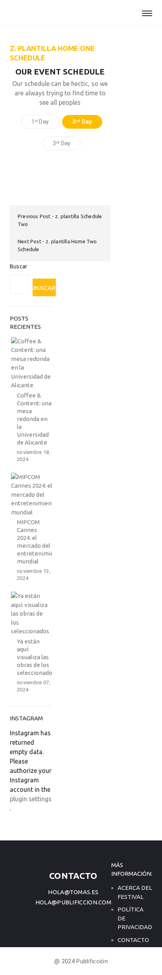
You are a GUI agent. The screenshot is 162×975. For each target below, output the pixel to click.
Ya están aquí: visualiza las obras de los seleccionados (36, 657)
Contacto (133, 940)
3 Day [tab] (61, 143)
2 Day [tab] (82, 121)
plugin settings (31, 798)
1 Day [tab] (40, 121)
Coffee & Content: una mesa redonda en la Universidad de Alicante (34, 419)
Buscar (18, 266)
